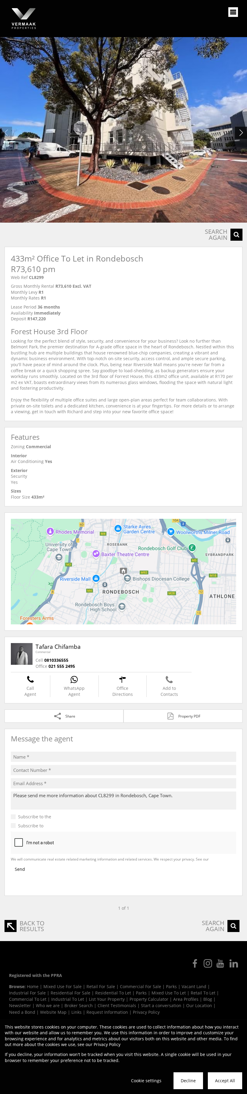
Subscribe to (52, 826)
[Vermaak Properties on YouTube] (221, 963)
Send (20, 869)
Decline (188, 1080)
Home (33, 986)
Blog (207, 999)
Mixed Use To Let (169, 993)
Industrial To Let (67, 999)
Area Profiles (186, 999)
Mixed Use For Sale (62, 986)
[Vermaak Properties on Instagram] (208, 963)
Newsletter (20, 1005)
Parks (171, 986)
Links (76, 1012)
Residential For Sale (70, 993)
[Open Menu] (233, 12)
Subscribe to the (52, 817)
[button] (241, 133)
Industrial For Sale (27, 993)
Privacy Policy (221, 859)
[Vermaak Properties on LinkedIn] (234, 963)
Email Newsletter (69, 817)
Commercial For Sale (140, 986)
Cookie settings (146, 1080)
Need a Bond (22, 1012)
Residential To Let (113, 993)
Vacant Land (194, 986)
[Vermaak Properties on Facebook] (195, 963)
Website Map (53, 1012)
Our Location (199, 1005)
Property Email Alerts (66, 826)
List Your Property (107, 999)
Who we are (48, 1005)
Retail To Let (203, 993)
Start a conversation (161, 1005)
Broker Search (78, 1005)
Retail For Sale (100, 986)
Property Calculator (149, 999)
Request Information (107, 1012)
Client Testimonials (117, 1005)
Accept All (225, 1080)
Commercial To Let (27, 999)
